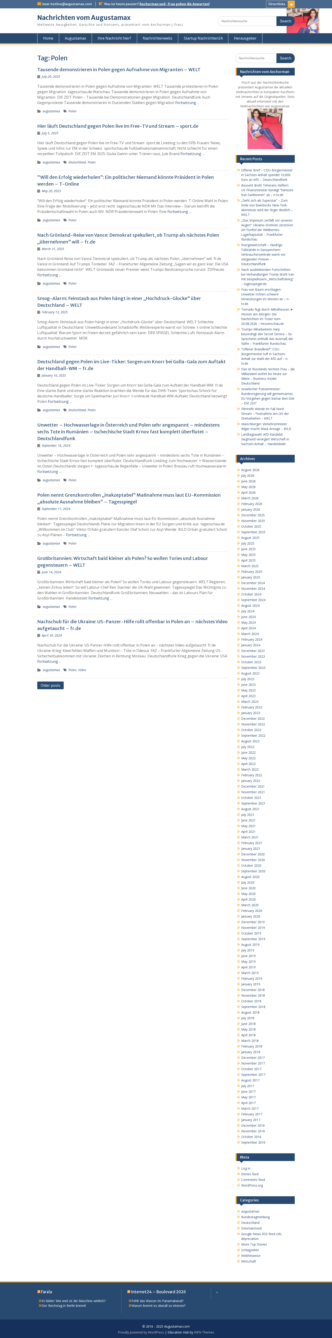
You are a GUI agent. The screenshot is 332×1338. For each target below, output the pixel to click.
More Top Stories (254, 1244)
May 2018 (248, 1029)
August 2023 (250, 673)
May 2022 (248, 758)
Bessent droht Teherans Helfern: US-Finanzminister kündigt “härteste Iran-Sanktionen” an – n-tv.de (267, 190)
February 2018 (251, 1046)
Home (48, 38)
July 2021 (247, 814)
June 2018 (248, 1024)
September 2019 (253, 939)
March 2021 (250, 837)
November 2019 (253, 927)
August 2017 (250, 1080)
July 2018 (247, 1018)
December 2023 (253, 651)
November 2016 (253, 1131)
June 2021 (248, 820)
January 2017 (250, 1120)
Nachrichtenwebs (157, 38)
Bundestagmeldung (255, 1217)
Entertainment (251, 1228)
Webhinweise (250, 1255)
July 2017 (247, 1086)
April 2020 (248, 899)
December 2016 (253, 1125)
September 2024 (253, 600)
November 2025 (253, 521)
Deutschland (77, 162)
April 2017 (248, 1103)
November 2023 (253, 656)
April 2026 (248, 492)
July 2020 (247, 882)
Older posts (50, 685)
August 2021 (250, 809)
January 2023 (250, 713)
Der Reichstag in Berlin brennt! (64, 1305)
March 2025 (250, 566)
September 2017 (253, 1074)
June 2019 (248, 956)
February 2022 (251, 775)
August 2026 (250, 470)
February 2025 (251, 571)
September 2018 (253, 1007)
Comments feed (253, 1180)
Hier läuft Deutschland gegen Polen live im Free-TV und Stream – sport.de (117, 126)
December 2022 (253, 718)
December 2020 (253, 854)
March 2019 (250, 973)
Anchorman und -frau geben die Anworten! (175, 4)
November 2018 (253, 995)
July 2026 (247, 475)
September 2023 (253, 667)
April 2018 (248, 1035)
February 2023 (251, 707)
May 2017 (248, 1097)
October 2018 (251, 1001)
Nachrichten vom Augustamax (84, 18)
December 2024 (253, 583)
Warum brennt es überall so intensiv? (158, 1305)
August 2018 (250, 1012)
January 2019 (250, 984)
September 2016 (253, 1142)
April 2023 (248, 696)
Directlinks (277, 4)
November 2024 (253, 588)
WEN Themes (204, 1332)
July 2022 (247, 747)
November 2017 (253, 1063)
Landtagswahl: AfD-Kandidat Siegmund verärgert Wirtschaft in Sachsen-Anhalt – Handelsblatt (265, 439)
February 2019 (251, 978)
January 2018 (250, 1052)
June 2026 (248, 481)
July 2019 (247, 950)
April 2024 (248, 628)
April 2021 (248, 831)
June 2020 (248, 888)
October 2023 (251, 662)
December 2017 (253, 1057)
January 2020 (250, 916)
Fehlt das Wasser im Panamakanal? (157, 1301)
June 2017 (248, 1091)
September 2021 (253, 803)
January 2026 (250, 509)
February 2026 (251, 504)
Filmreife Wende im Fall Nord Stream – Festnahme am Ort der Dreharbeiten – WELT (265, 413)
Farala (46, 1291)
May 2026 (248, 487)
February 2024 (251, 639)
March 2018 (250, 1040)
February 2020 (251, 911)
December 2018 (253, 990)
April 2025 (248, 560)
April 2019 (248, 967)
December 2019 (253, 922)
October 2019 (251, 933)
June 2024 (248, 617)
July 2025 (247, 543)
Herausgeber (245, 38)
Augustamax (75, 38)
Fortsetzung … (187, 102)
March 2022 (250, 769)
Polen (72, 111)
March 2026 (250, 498)
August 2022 (250, 741)
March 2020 (250, 905)
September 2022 (253, 735)
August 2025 (250, 538)
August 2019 (250, 944)
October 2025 (251, 526)
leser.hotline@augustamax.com (67, 4)
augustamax (51, 111)
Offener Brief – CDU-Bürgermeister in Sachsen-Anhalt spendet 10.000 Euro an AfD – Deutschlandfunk (267, 175)
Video (82, 670)
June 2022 (248, 752)
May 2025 (248, 554)
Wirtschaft (248, 1261)
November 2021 (253, 792)
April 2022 (248, 764)
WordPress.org (252, 1185)
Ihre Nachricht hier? (114, 38)
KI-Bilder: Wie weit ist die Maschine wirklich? (73, 1301)
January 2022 (250, 781)
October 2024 (251, 594)
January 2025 (250, 577)
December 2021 (253, 786)
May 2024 (248, 622)
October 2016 (251, 1137)
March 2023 (250, 701)
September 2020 (253, 871)
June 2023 (248, 684)
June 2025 (248, 549)
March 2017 (250, 1108)
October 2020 (251, 865)
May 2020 (248, 894)
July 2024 (247, 611)
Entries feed (250, 1174)
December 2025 (253, 515)
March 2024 (250, 634)
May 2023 (248, 690)
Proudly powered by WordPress (141, 1332)
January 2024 (250, 645)
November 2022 (253, 724)
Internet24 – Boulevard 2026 (158, 1291)
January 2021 (250, 848)
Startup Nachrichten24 (203, 38)
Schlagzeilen (250, 1250)
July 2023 (247, 679)
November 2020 (253, 860)
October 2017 (251, 1069)
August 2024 (250, 605)
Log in (245, 1168)
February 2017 (251, 1114)
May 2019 (248, 961)
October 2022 (251, 730)
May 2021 (248, 826)
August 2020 (250, 877)
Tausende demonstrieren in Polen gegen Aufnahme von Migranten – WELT (119, 69)
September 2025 (253, 532)
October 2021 (251, 797)
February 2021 (251, 843)
